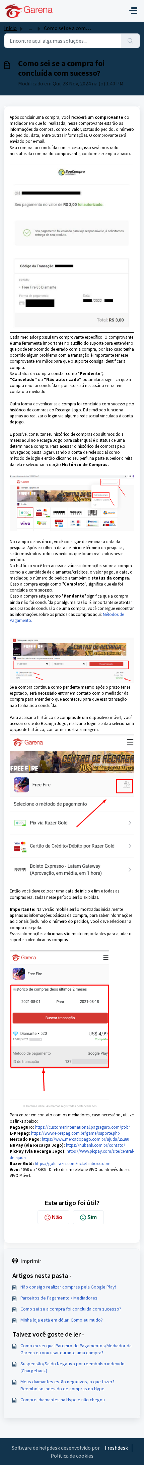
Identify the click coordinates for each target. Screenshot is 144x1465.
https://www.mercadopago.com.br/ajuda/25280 (85, 1139)
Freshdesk (116, 1447)
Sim (92, 1217)
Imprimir (30, 1260)
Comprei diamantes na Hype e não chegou (62, 1400)
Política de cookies (72, 1455)
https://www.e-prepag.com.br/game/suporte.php (75, 1133)
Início (10, 28)
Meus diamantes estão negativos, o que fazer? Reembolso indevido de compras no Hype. (67, 1385)
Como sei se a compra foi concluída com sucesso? (70, 1309)
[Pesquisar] (130, 40)
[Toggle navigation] (133, 11)
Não (57, 1217)
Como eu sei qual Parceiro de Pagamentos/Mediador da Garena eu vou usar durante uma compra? (76, 1349)
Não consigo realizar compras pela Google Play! (68, 1287)
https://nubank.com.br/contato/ (95, 1145)
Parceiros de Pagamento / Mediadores (58, 1298)
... (30, 28)
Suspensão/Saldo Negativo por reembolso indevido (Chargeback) (72, 1367)
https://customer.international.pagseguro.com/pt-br (82, 1127)
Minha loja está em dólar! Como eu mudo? (61, 1320)
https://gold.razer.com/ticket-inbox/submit (74, 1163)
